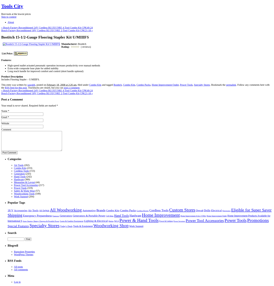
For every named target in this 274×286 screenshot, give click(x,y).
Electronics (226, 211)
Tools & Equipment (83, 226)
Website (5, 123)
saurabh (31, 85)
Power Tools (186, 85)
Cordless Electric (143, 211)
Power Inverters (179, 221)
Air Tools (18, 165)
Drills (207, 210)
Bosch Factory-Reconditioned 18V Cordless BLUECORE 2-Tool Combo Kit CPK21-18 (47, 30)
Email (4, 117)
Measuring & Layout (24, 182)
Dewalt (199, 210)
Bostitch (118, 85)
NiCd (116, 221)
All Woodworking (66, 210)
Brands (100, 210)
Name (4, 111)
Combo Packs (143, 85)
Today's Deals (66, 226)
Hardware (19, 179)
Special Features (18, 226)
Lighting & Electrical (96, 220)
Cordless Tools (21, 171)
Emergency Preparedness (37, 215)
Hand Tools (20, 176)
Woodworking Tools (24, 193)
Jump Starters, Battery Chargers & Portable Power (41, 221)
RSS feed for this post (16, 87)
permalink (231, 85)
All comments (21, 269)
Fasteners (55, 216)
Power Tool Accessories (26, 185)
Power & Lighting (166, 221)
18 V (10, 210)
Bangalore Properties (24, 251)
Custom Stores (182, 209)
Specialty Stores (202, 85)
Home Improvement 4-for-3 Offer (193, 216)
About (11, 22)
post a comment (71, 87)
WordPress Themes (23, 254)
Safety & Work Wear (24, 191)
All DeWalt (44, 210)
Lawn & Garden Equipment (71, 221)
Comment (6, 129)
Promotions (258, 220)
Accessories (20, 210)
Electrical (216, 210)
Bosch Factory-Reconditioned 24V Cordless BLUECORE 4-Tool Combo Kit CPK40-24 (47, 27)
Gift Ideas (110, 216)
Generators (19, 173)
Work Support (21, 196)
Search (12, 233)
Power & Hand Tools (139, 220)
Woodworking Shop (111, 225)
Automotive (89, 210)
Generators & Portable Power (89, 215)
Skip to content (8, 17)
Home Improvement (161, 215)
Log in (17, 282)
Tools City (12, 6)
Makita (111, 221)
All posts (18, 266)
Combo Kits (95, 85)
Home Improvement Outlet (165, 85)
